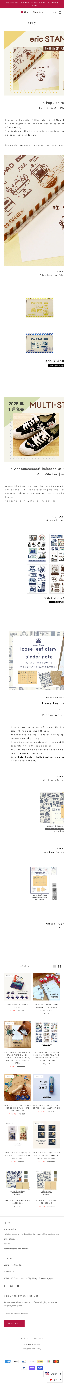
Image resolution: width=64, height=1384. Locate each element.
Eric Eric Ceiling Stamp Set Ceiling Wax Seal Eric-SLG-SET (17, 1108)
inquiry (7, 1243)
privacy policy (10, 1229)
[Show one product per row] (54, 966)
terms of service (11, 1238)
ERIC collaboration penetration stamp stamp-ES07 (46, 1007)
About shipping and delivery (16, 1248)
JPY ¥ (23, 1338)
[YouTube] (18, 1286)
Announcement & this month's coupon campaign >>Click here (32, 4)
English (37, 1338)
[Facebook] (5, 1286)
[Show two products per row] (59, 966)
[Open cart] (60, 12)
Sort (24, 966)
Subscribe (14, 1323)
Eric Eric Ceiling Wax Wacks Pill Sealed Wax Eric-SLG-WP (17, 1155)
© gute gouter (32, 1345)
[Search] (54, 12)
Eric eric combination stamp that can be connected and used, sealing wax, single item (17, 1057)
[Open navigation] (4, 12)
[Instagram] (11, 1286)
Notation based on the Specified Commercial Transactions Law (31, 1233)
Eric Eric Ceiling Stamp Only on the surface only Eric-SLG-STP (46, 1155)
